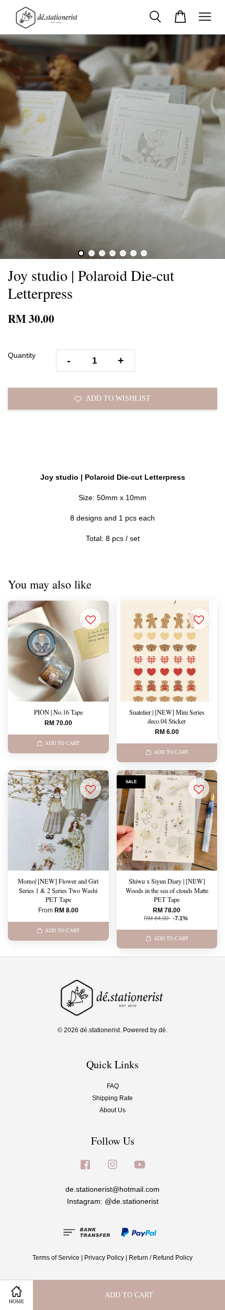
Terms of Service (56, 1257)
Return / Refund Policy (161, 1257)
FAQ (113, 1086)
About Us (112, 1110)
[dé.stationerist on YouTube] (139, 1169)
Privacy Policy (104, 1257)
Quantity (22, 355)
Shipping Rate (112, 1098)
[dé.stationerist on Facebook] (85, 1169)
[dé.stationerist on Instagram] (112, 1169)
